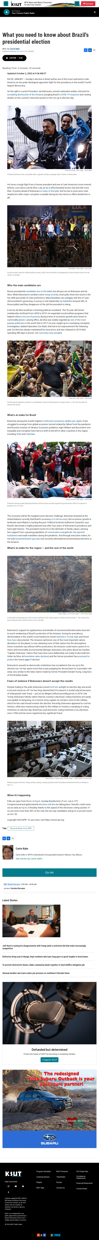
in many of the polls (49, 191)
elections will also (47, 804)
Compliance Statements (81, 1177)
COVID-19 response (69, 94)
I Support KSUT (49, 1059)
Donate (89, 3)
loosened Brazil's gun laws (28, 538)
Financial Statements (84, 1183)
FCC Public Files (82, 1171)
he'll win (54, 687)
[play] (7, 12)
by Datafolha (66, 301)
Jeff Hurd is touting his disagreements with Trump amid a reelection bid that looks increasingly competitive (44, 947)
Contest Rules (81, 1189)
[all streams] (95, 12)
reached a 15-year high (67, 636)
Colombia (30, 434)
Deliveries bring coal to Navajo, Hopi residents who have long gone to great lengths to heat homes (45, 956)
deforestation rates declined (35, 656)
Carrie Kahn (15, 49)
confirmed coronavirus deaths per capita (62, 421)
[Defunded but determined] (49, 1013)
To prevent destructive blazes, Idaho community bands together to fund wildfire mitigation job (43, 965)
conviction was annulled (50, 333)
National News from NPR (21, 828)
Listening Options (43, 1177)
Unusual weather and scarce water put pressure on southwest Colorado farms (36, 973)
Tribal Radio (60, 1177)
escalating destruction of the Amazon (25, 94)
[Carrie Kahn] (7, 852)
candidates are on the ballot (39, 291)
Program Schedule (43, 1171)
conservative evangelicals (59, 532)
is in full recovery (59, 519)
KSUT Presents (62, 1171)
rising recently (51, 294)
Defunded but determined (49, 1049)
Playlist (39, 1182)
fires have (12, 640)
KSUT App (40, 1188)
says (87, 522)
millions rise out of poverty (27, 316)
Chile (18, 434)
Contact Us (60, 1188)
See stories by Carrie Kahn (29, 858)
